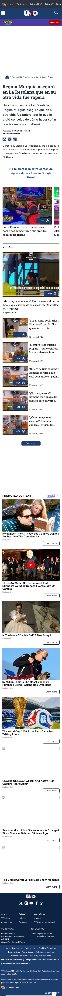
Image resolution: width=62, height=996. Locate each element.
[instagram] (26, 904)
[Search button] (56, 13)
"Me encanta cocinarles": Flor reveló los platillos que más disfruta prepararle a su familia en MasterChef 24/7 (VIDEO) (44, 324)
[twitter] (21, 904)
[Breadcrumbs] (8, 77)
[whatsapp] (41, 903)
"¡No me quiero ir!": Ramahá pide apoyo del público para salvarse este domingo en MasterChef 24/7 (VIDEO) (44, 397)
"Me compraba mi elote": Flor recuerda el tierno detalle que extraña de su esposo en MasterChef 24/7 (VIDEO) (31, 304)
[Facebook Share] (4, 139)
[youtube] (31, 904)
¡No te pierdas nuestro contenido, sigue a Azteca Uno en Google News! (31, 173)
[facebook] (37, 904)
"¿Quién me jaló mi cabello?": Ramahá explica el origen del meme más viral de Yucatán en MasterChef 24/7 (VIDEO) (43, 421)
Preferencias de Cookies (35, 948)
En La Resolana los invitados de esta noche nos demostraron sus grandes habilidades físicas (25, 230)
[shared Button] (15, 139)
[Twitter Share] (9, 139)
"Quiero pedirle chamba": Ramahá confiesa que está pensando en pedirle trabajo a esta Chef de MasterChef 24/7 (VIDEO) (44, 372)
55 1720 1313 (36, 936)
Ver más (31, 443)
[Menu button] (5, 13)
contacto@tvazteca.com (41, 933)
